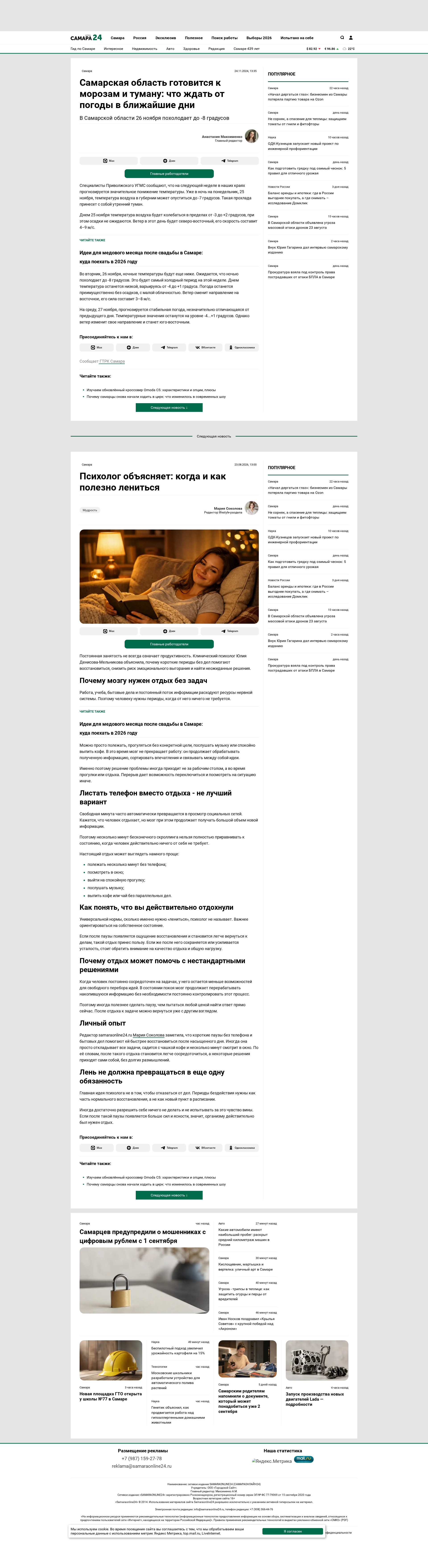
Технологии (159, 1366)
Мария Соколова (228, 508)
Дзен (172, 160)
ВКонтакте (208, 347)
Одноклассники (245, 347)
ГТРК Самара (112, 361)
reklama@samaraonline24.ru (142, 1466)
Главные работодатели (169, 174)
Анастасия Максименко (222, 137)
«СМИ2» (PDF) (339, 1520)
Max (111, 160)
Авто (221, 1223)
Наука (272, 137)
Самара (87, 71)
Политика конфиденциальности (329, 1532)
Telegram (232, 160)
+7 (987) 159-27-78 (142, 1458)
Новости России (279, 186)
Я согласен (293, 1531)
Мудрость (90, 510)
